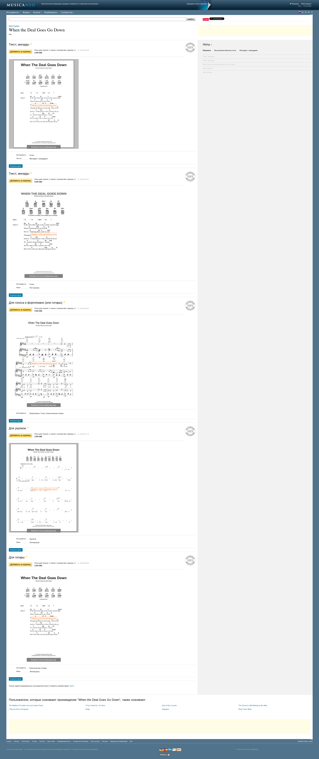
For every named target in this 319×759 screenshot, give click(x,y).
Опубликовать (50, 12)
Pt (312, 12)
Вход (299, 6)
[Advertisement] (255, 30)
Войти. (72, 686)
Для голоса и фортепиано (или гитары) (219, 64)
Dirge (87, 709)
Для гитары (207, 72)
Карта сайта (51, 741)
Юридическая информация (118, 741)
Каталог (36, 12)
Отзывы (34, 741)
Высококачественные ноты (225, 50)
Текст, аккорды (209, 56)
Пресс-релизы (95, 741)
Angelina (165, 709)
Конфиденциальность (64, 741)
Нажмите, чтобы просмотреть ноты (44, 105)
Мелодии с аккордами (248, 50)
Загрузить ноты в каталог (197, 4)
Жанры (26, 12)
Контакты (42, 741)
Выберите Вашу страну (305, 741)
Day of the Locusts (169, 705)
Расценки (105, 741)
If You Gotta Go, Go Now (95, 705)
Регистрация (307, 6)
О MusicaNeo (25, 741)
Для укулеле (208, 68)
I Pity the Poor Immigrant (18, 709)
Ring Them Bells (245, 709)
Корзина (295, 4)
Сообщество (67, 12)
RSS (131, 741)
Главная (8, 741)
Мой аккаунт (306, 4)
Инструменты (12, 12)
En (306, 12)
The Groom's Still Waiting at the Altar (253, 705)
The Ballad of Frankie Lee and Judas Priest (26, 705)
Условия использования (80, 741)
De (309, 12)
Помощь (16, 741)
